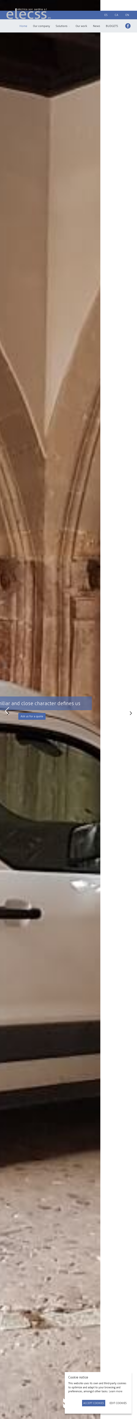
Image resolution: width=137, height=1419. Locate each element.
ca (116, 15)
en (127, 15)
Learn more (115, 1391)
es (106, 15)
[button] (63, 26)
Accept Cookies (93, 1403)
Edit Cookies (118, 1403)
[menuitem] (23, 26)
